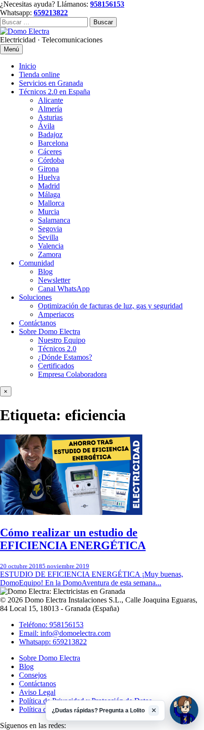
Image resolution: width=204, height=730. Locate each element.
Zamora (49, 254)
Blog (45, 271)
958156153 (107, 4)
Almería (50, 109)
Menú (11, 49)
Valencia (51, 246)
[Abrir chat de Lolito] (184, 710)
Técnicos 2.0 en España (54, 92)
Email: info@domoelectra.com (65, 633)
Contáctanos (37, 323)
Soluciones (35, 297)
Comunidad (36, 263)
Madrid (49, 186)
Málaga (49, 194)
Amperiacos (56, 314)
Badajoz (50, 134)
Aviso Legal (37, 692)
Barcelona (53, 143)
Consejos (32, 675)
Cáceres (50, 152)
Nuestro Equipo (61, 340)
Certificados (56, 366)
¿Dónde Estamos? (65, 357)
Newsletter (54, 280)
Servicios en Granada (51, 83)
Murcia (48, 211)
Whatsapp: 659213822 (53, 642)
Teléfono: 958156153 (51, 625)
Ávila (46, 126)
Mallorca (51, 203)
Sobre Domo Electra (49, 331)
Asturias (50, 117)
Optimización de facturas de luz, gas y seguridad (110, 306)
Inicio (27, 66)
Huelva (49, 177)
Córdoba (51, 160)
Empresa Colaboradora (72, 374)
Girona (48, 169)
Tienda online (39, 74)
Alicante (50, 100)
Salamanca (54, 220)
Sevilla (48, 237)
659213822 (51, 13)
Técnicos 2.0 (57, 349)
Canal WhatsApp (64, 289)
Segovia (50, 229)
